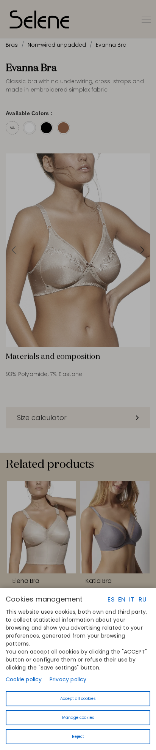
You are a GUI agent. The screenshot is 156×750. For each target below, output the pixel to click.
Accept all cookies (78, 698)
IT (131, 599)
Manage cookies (78, 717)
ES (111, 599)
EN (121, 599)
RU (143, 599)
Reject (78, 736)
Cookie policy (24, 679)
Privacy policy (68, 679)
